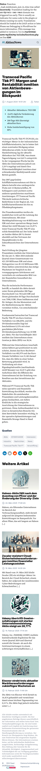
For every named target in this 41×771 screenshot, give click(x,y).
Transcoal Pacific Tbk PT (14, 446)
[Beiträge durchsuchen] (37, 42)
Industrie (7, 441)
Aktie (6, 437)
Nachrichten (19, 441)
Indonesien (31, 437)
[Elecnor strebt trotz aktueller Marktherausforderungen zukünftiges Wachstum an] (20, 666)
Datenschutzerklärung (29, 763)
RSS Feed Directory (10, 764)
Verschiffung (32, 446)
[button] (5, 453)
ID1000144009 (17, 437)
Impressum (24, 767)
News (30, 441)
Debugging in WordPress (21, 26)
